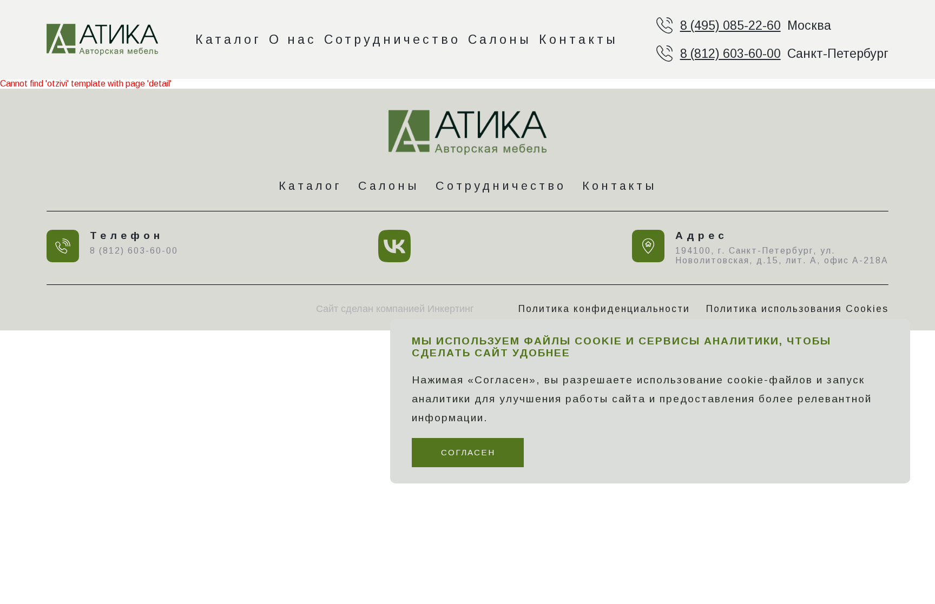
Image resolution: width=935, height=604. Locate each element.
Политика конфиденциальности (604, 308)
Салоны (499, 39)
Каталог (228, 39)
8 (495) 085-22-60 (730, 25)
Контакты (578, 39)
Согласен (468, 452)
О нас (293, 39)
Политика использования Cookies (797, 308)
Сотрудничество (392, 39)
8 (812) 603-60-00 (730, 54)
